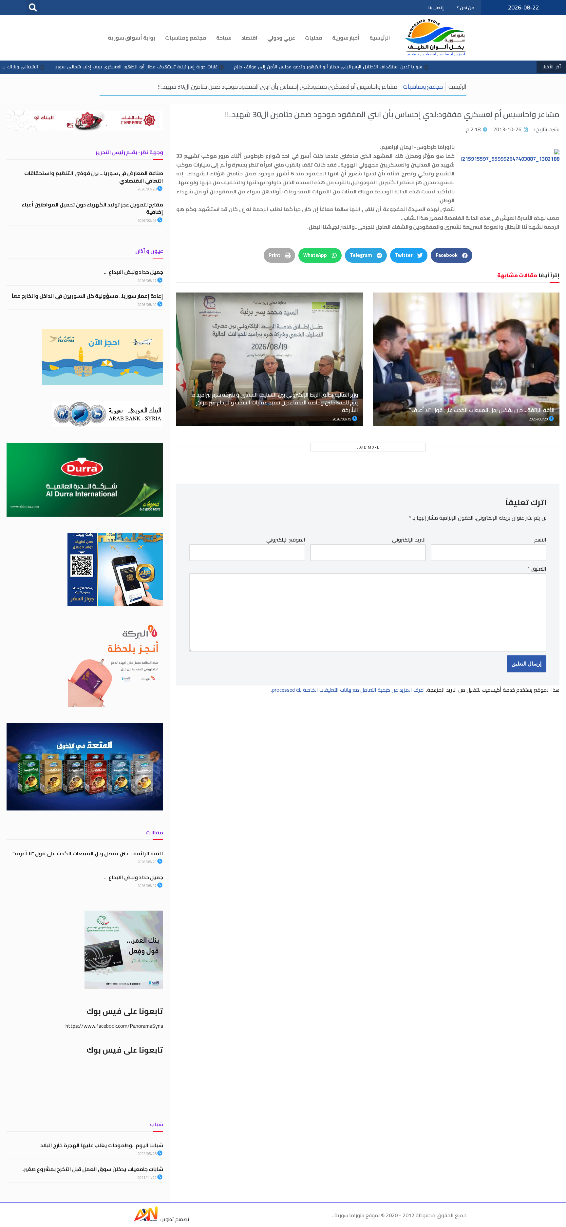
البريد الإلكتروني (409, 539)
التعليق (537, 568)
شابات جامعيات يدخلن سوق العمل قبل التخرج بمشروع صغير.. (92, 1169)
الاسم (540, 539)
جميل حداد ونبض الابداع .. (133, 272)
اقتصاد (249, 38)
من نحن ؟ (465, 7)
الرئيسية (379, 38)
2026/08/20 (539, 419)
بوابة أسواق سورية (131, 38)
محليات (313, 38)
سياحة (224, 38)
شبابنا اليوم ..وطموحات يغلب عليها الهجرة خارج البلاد (101, 1145)
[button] (33, 7)
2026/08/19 (342, 419)
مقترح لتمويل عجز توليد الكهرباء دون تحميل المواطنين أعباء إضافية (92, 208)
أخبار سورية (346, 38)
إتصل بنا (435, 7)
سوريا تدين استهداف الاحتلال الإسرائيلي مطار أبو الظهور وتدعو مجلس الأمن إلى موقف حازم (394, 66)
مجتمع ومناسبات (185, 38)
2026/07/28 (147, 189)
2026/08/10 (147, 304)
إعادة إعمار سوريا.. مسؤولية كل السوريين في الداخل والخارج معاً (87, 296)
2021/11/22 (147, 1177)
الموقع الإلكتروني (285, 539)
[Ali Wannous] (146, 1219)
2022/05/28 (147, 1153)
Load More (367, 447)
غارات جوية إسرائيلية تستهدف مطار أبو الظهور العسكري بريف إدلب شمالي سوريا (201, 66)
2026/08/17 (147, 280)
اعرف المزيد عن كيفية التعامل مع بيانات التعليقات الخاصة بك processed (348, 690)
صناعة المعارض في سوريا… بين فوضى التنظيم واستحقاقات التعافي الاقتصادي (93, 176)
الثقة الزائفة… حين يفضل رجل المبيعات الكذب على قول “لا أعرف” (482, 410)
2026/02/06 (147, 220)
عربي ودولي (281, 38)
